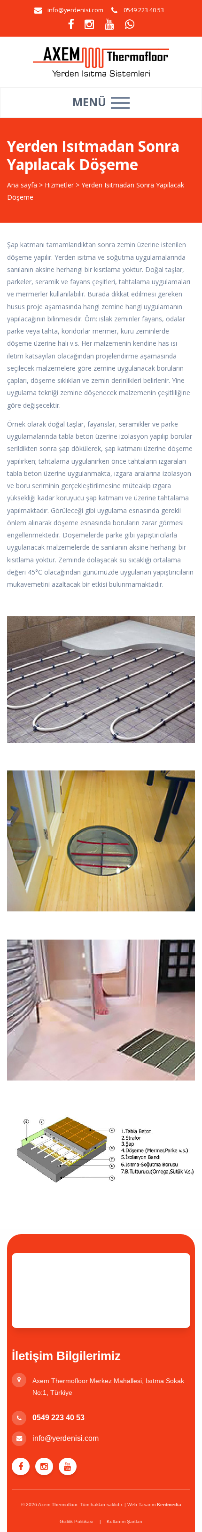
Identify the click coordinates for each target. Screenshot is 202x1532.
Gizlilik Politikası (76, 1521)
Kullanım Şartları (124, 1521)
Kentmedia (169, 1504)
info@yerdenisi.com (75, 10)
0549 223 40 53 (58, 1418)
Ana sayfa (22, 184)
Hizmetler (60, 184)
